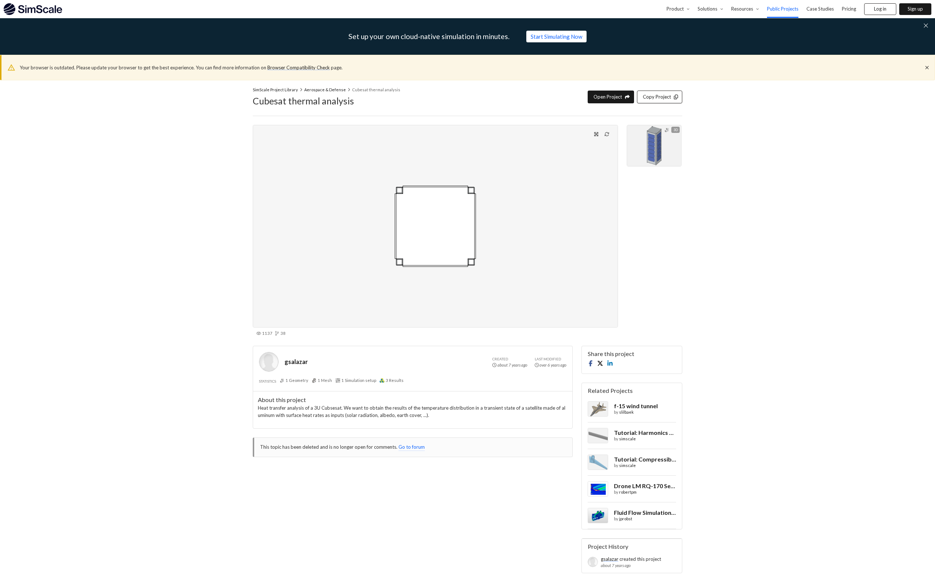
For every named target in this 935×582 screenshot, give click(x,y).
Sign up (915, 9)
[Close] (927, 67)
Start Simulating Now (556, 36)
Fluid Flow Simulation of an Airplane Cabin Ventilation (645, 512)
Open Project (608, 97)
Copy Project (657, 97)
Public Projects (782, 9)
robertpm (628, 492)
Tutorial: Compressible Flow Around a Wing (645, 459)
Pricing (849, 9)
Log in (880, 9)
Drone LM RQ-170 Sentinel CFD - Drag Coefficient (645, 485)
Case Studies (820, 9)
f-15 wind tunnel (636, 405)
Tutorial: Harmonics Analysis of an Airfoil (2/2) (645, 432)
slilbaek (626, 412)
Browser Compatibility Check (298, 67)
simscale (627, 438)
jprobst (625, 518)
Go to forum (411, 447)
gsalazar (296, 361)
